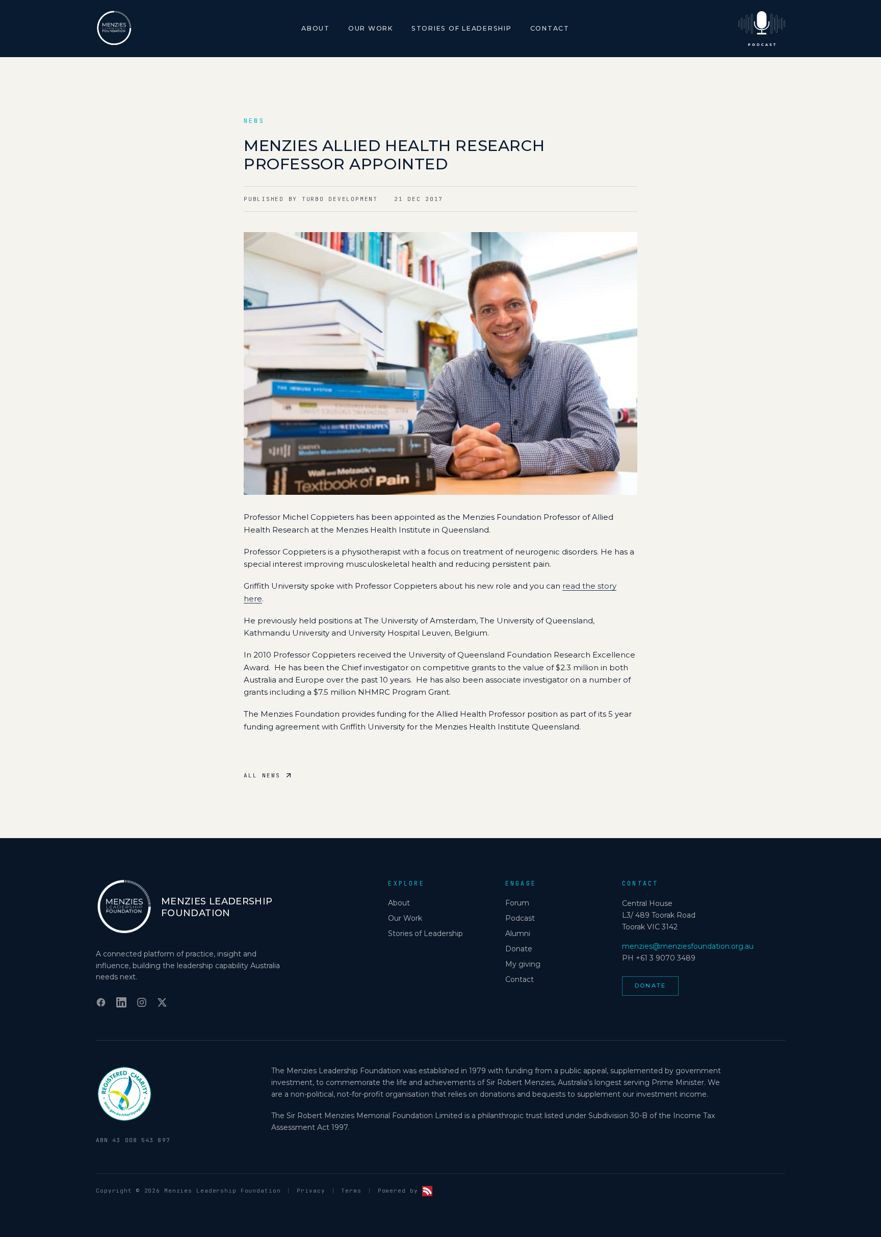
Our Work (370, 28)
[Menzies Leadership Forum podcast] (761, 28)
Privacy (311, 1190)
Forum (517, 902)
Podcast (520, 918)
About (315, 28)
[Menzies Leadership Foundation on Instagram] (142, 1002)
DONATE (650, 985)
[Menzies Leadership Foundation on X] (162, 1002)
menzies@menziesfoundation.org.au (688, 946)
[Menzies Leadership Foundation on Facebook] (101, 1002)
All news (262, 775)
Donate (518, 948)
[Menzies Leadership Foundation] (114, 28)
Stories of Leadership (461, 28)
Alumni (517, 933)
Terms (351, 1190)
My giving (522, 964)
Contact (549, 28)
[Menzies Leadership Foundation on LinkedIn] (121, 1002)
